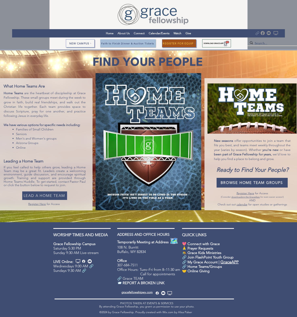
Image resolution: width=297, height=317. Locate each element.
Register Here (37, 204)
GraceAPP (229, 261)
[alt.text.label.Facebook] (84, 261)
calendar (242, 204)
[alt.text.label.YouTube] (90, 261)
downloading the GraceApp (245, 196)
